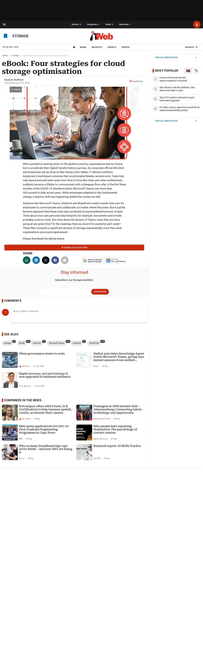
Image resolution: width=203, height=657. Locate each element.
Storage (15, 56)
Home (5, 56)
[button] (4, 24)
